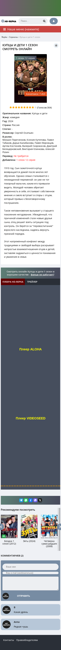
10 (35, 107)
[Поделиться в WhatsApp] (26, 500)
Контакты (8, 640)
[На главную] (8, 21)
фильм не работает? (42, 274)
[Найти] (44, 21)
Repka (4, 37)
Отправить (23, 596)
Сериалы (13, 37)
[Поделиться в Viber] (35, 500)
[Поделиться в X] (40, 500)
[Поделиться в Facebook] (31, 500)
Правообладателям (27, 640)
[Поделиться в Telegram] (21, 500)
